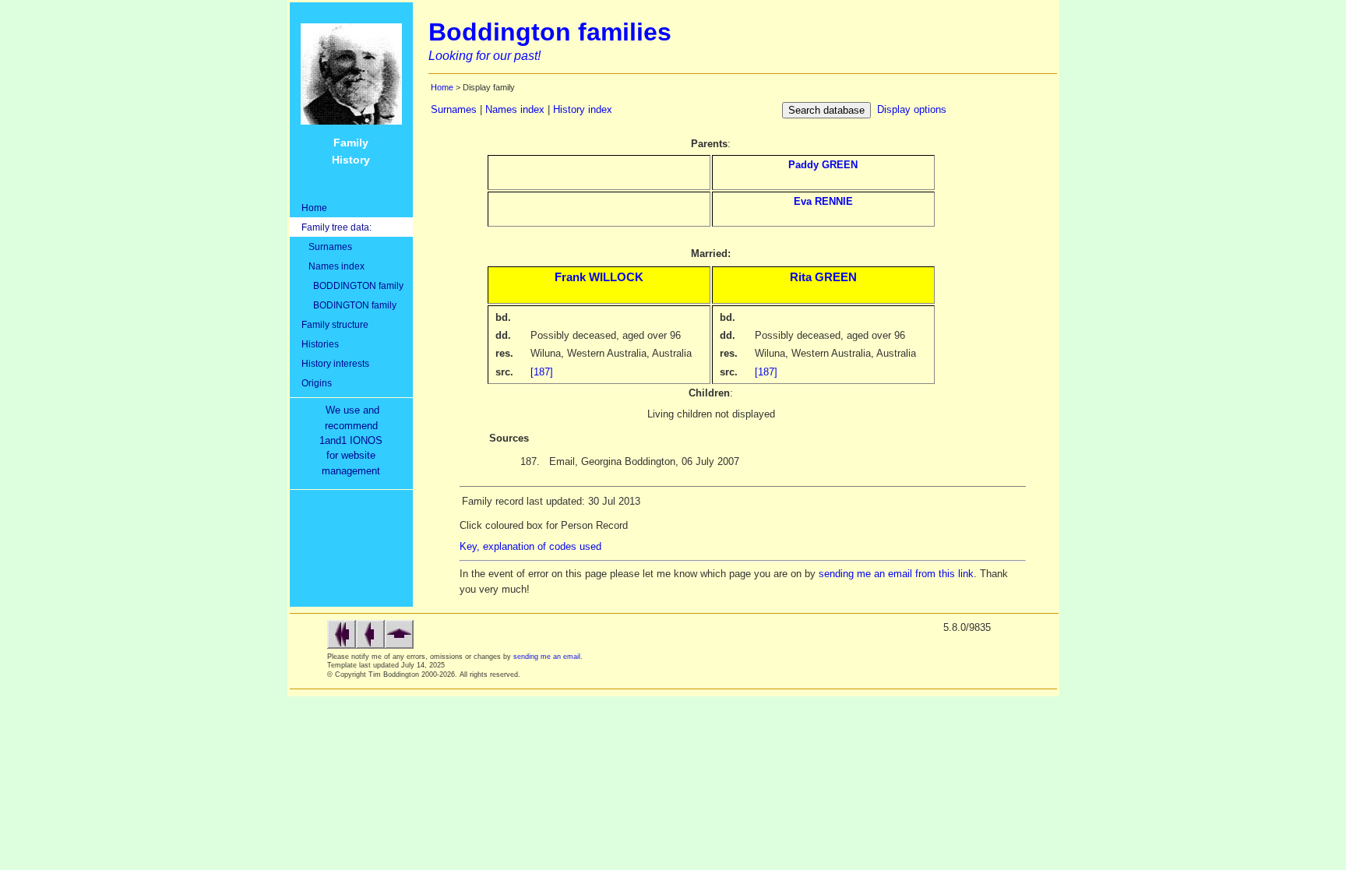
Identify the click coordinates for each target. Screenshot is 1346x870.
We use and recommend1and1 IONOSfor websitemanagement (354, 440)
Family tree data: (336, 227)
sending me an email (546, 656)
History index (582, 109)
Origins (316, 383)
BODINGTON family (348, 305)
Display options (911, 109)
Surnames (326, 246)
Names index (333, 266)
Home (314, 208)
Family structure (334, 324)
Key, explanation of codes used (530, 546)
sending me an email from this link (896, 573)
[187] (541, 372)
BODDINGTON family (352, 285)
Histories (320, 344)
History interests (335, 363)
